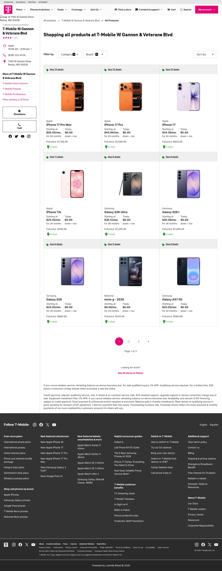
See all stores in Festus (130, 373)
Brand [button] (89, 54)
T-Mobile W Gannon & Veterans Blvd (80, 20)
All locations (50, 20)
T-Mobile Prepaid (12, 88)
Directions (19, 112)
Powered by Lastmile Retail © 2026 (111, 565)
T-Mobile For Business (14, 94)
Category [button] (67, 54)
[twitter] (16, 136)
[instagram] (29, 136)
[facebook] (10, 136)
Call (19, 126)
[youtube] (23, 136)
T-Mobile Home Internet (15, 83)
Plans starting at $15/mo (16, 99)
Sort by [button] (206, 54)
